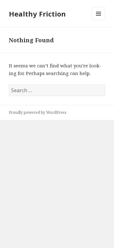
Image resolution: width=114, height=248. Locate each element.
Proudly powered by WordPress (37, 112)
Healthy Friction (37, 13)
